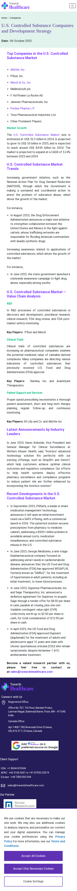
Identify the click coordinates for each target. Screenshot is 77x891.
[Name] (72, 5)
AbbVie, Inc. (17, 69)
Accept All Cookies (33, 856)
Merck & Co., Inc (20, 82)
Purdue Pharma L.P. (22, 108)
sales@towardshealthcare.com (26, 785)
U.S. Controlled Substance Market (37, 135)
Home (4, 18)
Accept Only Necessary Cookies (33, 868)
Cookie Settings (33, 881)
